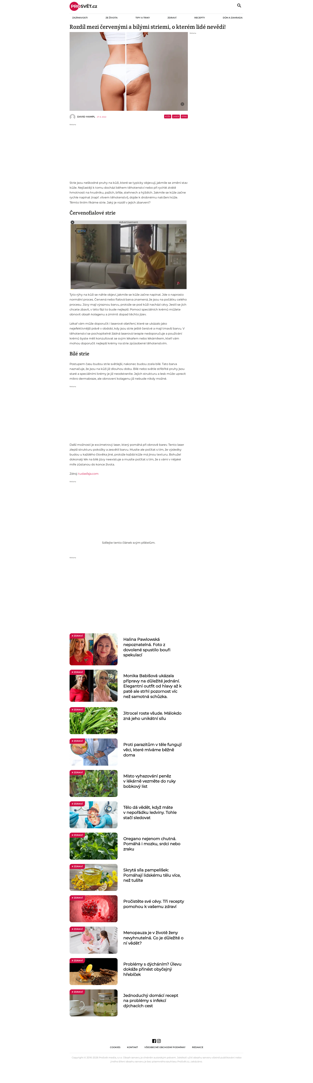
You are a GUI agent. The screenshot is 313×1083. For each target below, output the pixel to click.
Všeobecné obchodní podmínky (164, 1047)
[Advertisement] (129, 151)
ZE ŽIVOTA (112, 17)
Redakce (197, 1047)
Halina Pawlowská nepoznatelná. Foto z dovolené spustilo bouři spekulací (146, 647)
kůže (167, 116)
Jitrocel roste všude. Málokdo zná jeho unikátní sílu (152, 716)
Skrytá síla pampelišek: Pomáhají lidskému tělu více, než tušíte (152, 875)
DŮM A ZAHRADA (233, 17)
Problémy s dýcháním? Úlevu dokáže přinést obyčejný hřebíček (152, 969)
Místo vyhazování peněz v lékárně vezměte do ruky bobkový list (149, 781)
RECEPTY (199, 17)
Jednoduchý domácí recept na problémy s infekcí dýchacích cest (150, 1000)
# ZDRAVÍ (77, 635)
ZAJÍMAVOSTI (80, 17)
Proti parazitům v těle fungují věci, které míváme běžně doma (152, 749)
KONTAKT (132, 1047)
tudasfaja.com (88, 473)
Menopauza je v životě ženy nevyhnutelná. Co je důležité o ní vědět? (153, 937)
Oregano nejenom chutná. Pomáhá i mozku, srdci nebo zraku (151, 843)
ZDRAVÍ (172, 17)
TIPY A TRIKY (142, 17)
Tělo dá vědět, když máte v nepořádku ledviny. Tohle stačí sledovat (150, 812)
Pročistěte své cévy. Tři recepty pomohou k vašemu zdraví (153, 904)
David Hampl (86, 116)
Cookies (115, 1047)
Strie (184, 116)
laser (176, 116)
